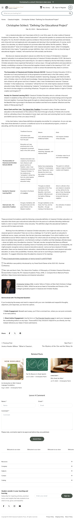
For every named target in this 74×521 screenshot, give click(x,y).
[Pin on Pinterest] (20, 333)
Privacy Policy (50, 516)
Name (3, 401)
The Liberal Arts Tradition (31, 109)
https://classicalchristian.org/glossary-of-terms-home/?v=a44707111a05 (27, 259)
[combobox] (37, 13)
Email (40, 401)
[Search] (70, 13)
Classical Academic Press (19, 516)
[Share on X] (15, 333)
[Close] (53, 2)
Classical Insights (13, 19)
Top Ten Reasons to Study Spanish (36, 374)
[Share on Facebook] (9, 333)
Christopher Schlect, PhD (24, 284)
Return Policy (69, 516)
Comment (5, 411)
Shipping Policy (59, 516)
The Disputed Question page (44, 318)
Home (3, 19)
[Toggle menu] (2, 7)
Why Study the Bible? (57, 378)
